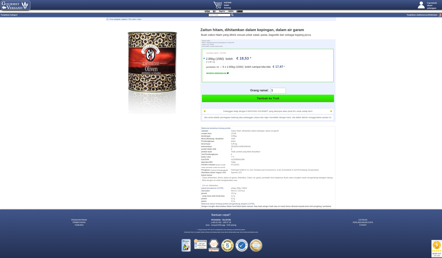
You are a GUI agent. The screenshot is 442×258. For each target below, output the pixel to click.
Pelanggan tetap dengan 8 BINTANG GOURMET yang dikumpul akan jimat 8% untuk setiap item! (268, 111)
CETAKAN (362, 220)
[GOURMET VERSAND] (15, 11)
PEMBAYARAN (79, 222)
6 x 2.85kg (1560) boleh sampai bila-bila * (245, 66)
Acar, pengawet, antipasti (118, 19)
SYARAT (363, 225)
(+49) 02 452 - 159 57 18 (221, 222)
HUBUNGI (79, 225)
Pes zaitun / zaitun (135, 19)
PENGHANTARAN (79, 220)
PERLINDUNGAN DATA (363, 222)
